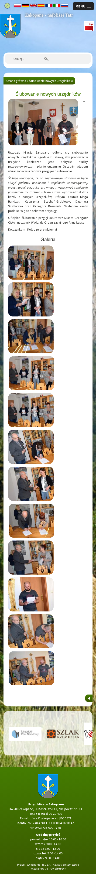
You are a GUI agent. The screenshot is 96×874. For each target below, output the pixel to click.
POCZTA (66, 818)
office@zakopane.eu (44, 818)
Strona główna (10, 16)
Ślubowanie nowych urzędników (51, 81)
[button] (83, 6)
